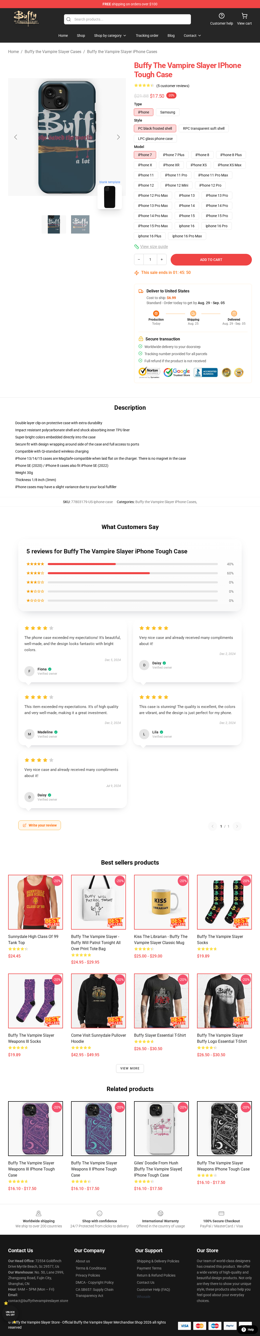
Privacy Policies (88, 1275)
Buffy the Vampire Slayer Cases (53, 51)
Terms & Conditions (91, 1268)
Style (138, 120)
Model (139, 147)
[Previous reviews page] (212, 826)
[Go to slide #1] (54, 224)
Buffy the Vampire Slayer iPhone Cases (122, 51)
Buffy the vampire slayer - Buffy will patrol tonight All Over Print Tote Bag (96, 942)
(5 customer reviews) (172, 86)
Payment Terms (149, 1268)
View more (130, 1068)
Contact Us (145, 1282)
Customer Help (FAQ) (153, 1290)
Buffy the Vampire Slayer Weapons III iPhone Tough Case (31, 1169)
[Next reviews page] (237, 826)
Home (13, 51)
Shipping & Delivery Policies (158, 1261)
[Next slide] (118, 137)
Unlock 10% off (10, 1313)
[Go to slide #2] (80, 224)
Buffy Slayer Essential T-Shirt (160, 1035)
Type (138, 104)
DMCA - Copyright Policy (95, 1282)
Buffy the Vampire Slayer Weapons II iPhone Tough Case (94, 1169)
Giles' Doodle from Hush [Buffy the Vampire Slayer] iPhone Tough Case (158, 1169)
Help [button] (251, 1329)
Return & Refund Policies (156, 1275)
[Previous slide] (16, 137)
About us (83, 1261)
